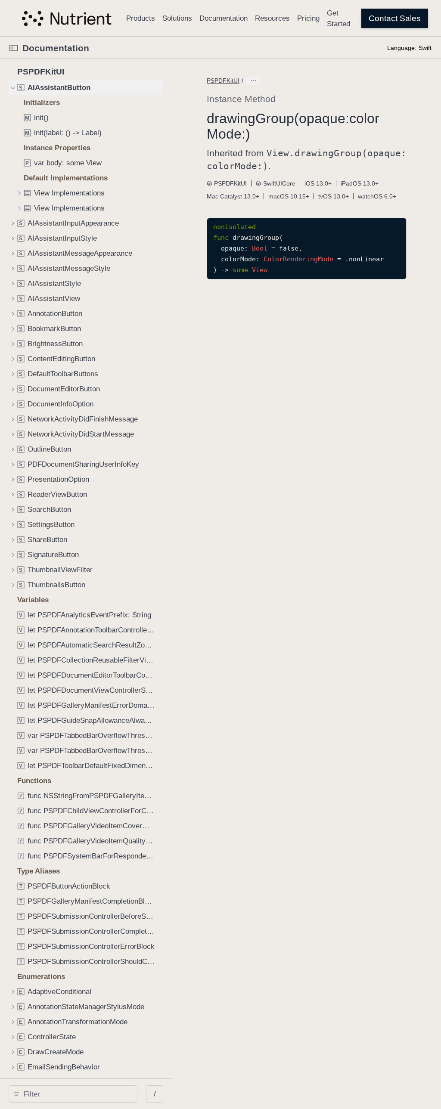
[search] (73, 1094)
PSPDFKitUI (223, 80)
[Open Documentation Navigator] (13, 48)
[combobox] (76, 1094)
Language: (401, 47)
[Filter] (76, 1094)
